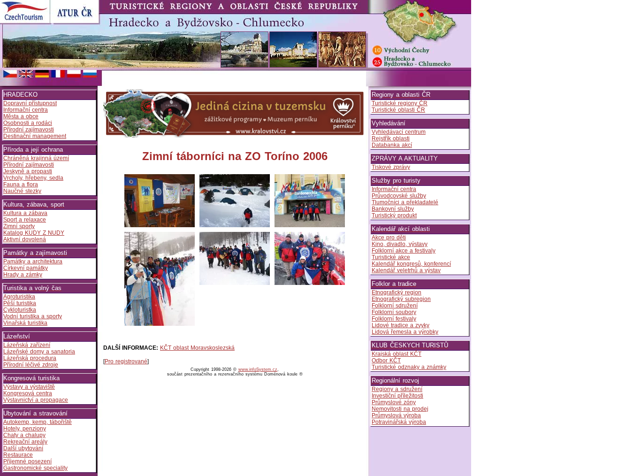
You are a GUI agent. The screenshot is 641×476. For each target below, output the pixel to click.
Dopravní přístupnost (30, 103)
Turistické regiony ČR (399, 103)
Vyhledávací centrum (399, 132)
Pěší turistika (19, 303)
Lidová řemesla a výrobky (405, 332)
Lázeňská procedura (29, 358)
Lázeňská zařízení (26, 345)
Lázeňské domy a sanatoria (39, 351)
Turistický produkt (394, 215)
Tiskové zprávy (391, 167)
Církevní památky (25, 268)
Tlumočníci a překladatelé (405, 202)
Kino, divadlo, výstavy (399, 244)
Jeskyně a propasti (27, 171)
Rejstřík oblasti (391, 138)
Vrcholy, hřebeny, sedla (33, 178)
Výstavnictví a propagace (35, 400)
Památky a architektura (32, 261)
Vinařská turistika (25, 323)
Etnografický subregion (401, 299)
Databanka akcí (392, 145)
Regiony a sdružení (397, 389)
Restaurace (18, 455)
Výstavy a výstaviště (29, 387)
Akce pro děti (389, 237)
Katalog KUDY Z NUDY (33, 233)
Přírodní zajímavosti (28, 129)
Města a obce (20, 116)
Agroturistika (19, 296)
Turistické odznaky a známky (409, 367)
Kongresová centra (27, 393)
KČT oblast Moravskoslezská (197, 348)
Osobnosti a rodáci (27, 123)
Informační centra (25, 110)
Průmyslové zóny (394, 402)
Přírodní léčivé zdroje (30, 364)
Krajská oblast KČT (396, 354)
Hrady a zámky (22, 274)
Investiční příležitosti (397, 395)
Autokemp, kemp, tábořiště (37, 422)
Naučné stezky (22, 191)
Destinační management (34, 136)
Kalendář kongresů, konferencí (411, 264)
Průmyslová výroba (396, 415)
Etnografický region (396, 292)
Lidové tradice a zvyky (400, 325)
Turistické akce (391, 257)
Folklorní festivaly (394, 318)
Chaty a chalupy (24, 435)
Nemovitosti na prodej (400, 409)
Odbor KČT (386, 360)
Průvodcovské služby (399, 195)
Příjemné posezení (27, 461)
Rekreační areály (25, 441)
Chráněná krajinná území (36, 158)
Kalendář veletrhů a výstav (406, 270)
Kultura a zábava (25, 213)
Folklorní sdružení (395, 305)
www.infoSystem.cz (257, 369)
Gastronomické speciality (35, 468)
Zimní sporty (19, 226)
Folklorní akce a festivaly (403, 250)
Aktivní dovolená (24, 239)
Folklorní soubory (394, 312)
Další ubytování (23, 448)
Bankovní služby (393, 209)
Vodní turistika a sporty (32, 316)
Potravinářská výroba (399, 422)
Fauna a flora (20, 184)
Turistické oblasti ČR (398, 110)
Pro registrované (126, 361)
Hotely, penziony (24, 428)
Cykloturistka (19, 310)
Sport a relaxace (24, 219)
